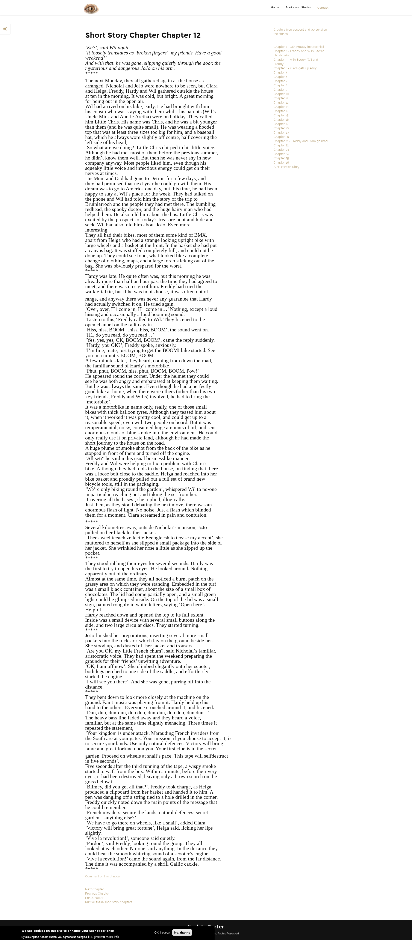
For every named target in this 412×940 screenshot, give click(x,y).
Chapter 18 (281, 128)
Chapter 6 (280, 76)
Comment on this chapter (102, 876)
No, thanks (182, 932)
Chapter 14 (281, 111)
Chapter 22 (281, 145)
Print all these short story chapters (108, 902)
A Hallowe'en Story (287, 166)
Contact (322, 7)
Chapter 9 (280, 89)
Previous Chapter (97, 893)
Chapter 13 (281, 106)
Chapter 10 (281, 94)
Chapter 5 (280, 72)
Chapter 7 (280, 81)
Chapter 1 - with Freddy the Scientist (299, 46)
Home (275, 7)
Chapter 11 (281, 98)
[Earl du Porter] (89, 7)
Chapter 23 (281, 149)
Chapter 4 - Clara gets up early (295, 68)
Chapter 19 (281, 132)
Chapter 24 (281, 154)
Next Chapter (94, 889)
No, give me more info (103, 936)
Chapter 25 (281, 158)
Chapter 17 (281, 124)
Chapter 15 (281, 115)
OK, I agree (162, 932)
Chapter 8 (280, 85)
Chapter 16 (281, 119)
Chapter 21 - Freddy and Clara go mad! (301, 141)
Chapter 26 (281, 162)
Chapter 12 (281, 102)
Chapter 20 (281, 136)
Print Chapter (94, 897)
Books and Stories (298, 7)
